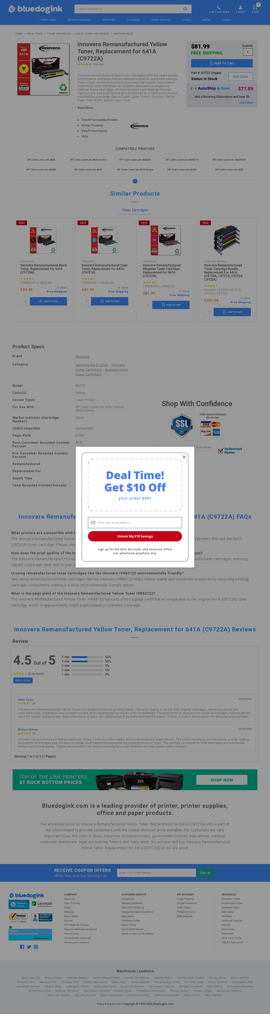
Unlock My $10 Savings (135, 536)
